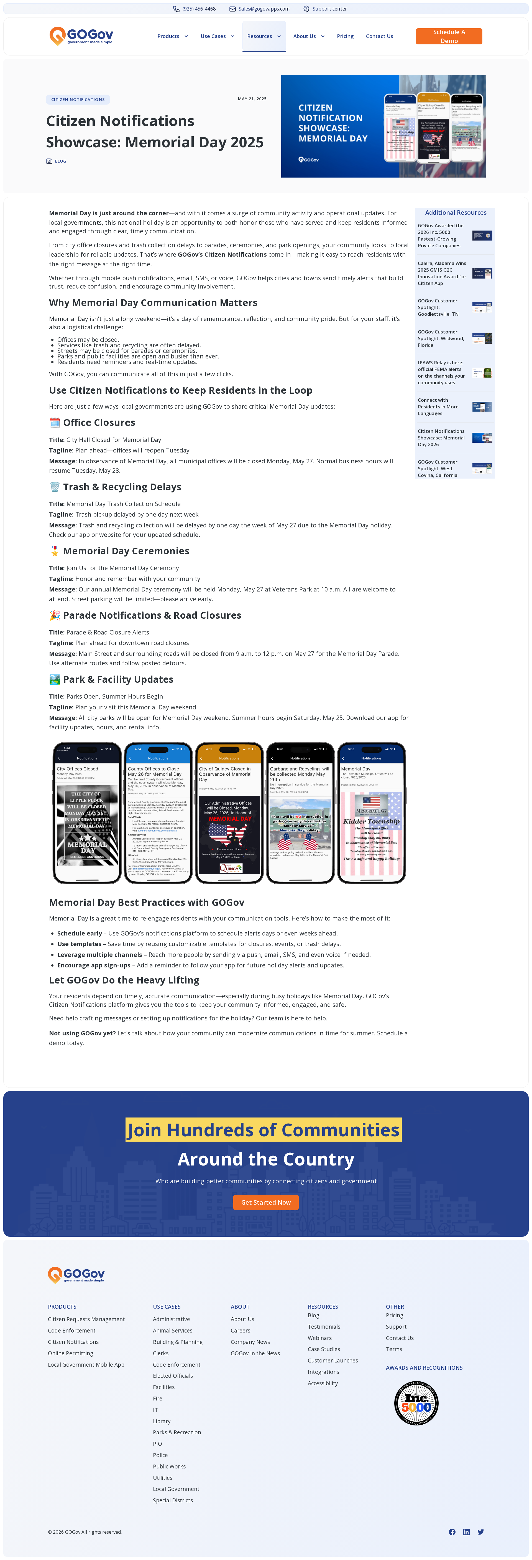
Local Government (176, 1489)
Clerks (160, 1353)
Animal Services (172, 1330)
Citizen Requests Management (86, 1319)
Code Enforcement (72, 1330)
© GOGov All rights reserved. (85, 1532)
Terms (394, 1349)
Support (396, 1326)
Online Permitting (70, 1353)
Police (160, 1455)
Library (162, 1421)
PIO (157, 1443)
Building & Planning (178, 1342)
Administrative (171, 1319)
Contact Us (379, 36)
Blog (313, 1315)
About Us (242, 1319)
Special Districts (173, 1500)
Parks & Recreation (177, 1432)
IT (155, 1410)
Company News (250, 1342)
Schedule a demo (449, 36)
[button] (173, 36)
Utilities (162, 1477)
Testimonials (324, 1326)
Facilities (164, 1387)
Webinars (320, 1338)
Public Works (169, 1466)
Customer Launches (333, 1360)
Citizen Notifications (73, 1342)
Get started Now (266, 1202)
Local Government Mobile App (86, 1364)
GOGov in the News (255, 1353)
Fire (157, 1398)
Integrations (323, 1372)
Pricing (345, 36)
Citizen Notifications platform (91, 1004)
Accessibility (323, 1383)
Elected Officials (173, 1375)
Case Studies (324, 1349)
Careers (240, 1330)
